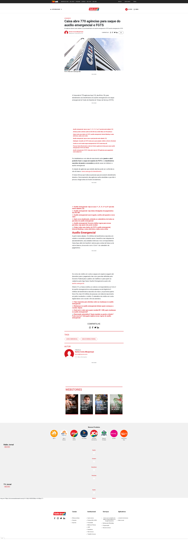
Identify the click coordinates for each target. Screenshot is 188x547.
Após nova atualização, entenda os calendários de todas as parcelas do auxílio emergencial (93, 220)
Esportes (74, 522)
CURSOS (83, 1)
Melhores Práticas (91, 525)
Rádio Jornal (121, 520)
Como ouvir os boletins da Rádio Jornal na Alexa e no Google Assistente (109, 519)
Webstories (74, 389)
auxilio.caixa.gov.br (78, 283)
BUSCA (120, 1)
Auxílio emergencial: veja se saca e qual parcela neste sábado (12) (90, 138)
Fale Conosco (90, 531)
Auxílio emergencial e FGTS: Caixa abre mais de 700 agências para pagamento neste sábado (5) (93, 150)
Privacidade (90, 522)
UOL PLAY (89, 1)
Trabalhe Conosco (91, 534)
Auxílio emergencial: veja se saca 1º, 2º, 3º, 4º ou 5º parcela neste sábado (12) (93, 129)
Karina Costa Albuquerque (76, 31)
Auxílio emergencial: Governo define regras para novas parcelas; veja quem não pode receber (91, 224)
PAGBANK (78, 1)
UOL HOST (72, 1)
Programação (106, 525)
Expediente (90, 529)
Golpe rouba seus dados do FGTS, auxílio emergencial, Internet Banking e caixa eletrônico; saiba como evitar (93, 135)
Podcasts (74, 520)
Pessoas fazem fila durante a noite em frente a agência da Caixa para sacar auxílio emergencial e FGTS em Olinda (94, 146)
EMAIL (134, 1)
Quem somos (90, 518)
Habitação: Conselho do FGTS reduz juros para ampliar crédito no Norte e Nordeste (94, 141)
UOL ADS (94, 1)
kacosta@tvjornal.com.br (81, 354)
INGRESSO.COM (64, 1)
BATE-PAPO (127, 1)
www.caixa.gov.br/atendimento (91, 171)
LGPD (88, 527)
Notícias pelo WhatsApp (108, 523)
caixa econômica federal (89, 339)
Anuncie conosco (107, 527)
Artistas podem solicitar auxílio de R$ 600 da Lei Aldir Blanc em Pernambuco (92, 131)
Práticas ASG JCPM (92, 520)
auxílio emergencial (72, 339)
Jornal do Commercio (123, 518)
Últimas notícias (75, 518)
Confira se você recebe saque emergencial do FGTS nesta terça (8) (90, 143)
